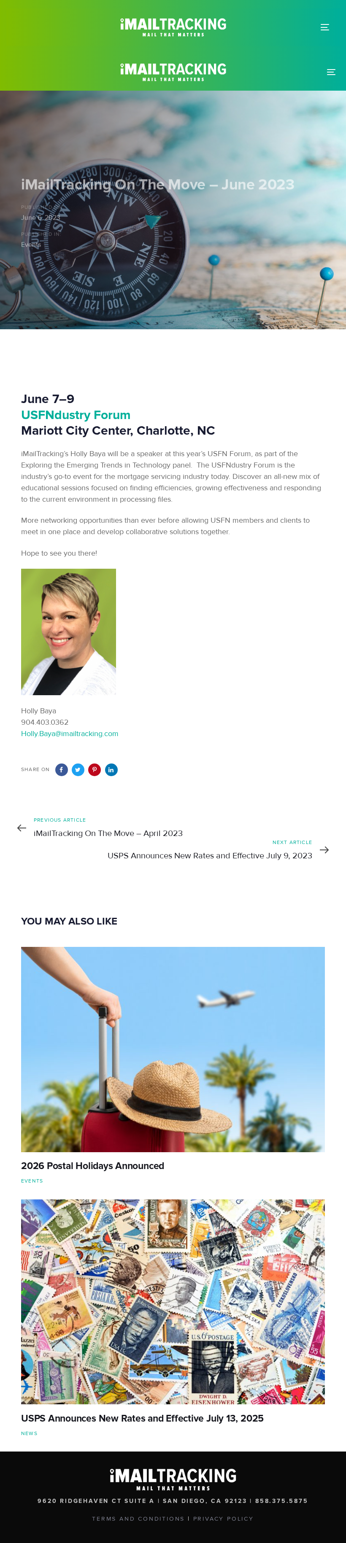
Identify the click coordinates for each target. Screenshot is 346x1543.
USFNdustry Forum (76, 415)
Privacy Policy (223, 1518)
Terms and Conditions (138, 1518)
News (29, 1433)
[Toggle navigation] (325, 27)
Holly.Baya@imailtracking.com (70, 733)
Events (31, 244)
